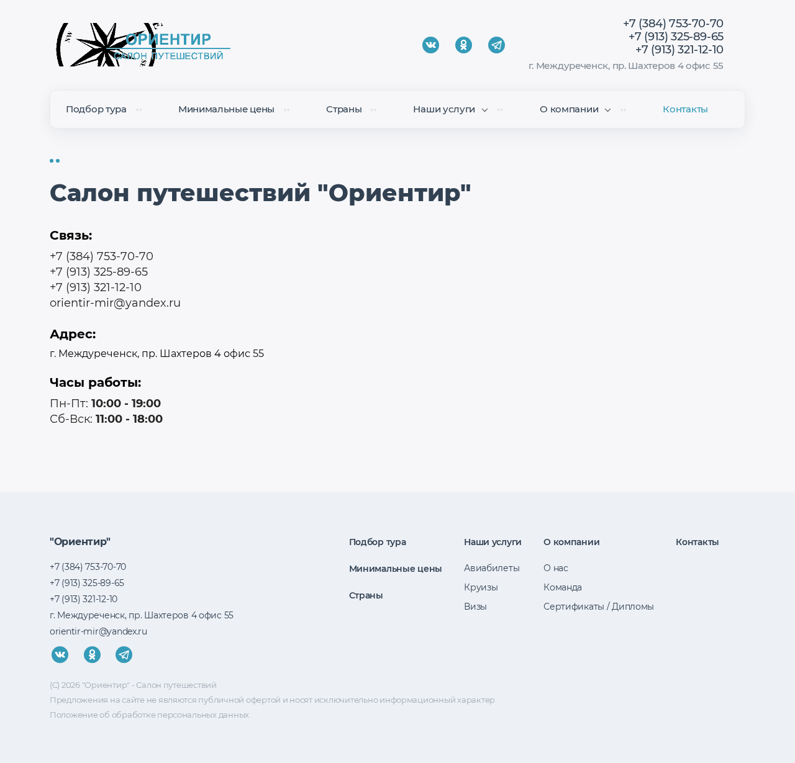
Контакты (685, 109)
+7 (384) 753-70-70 (673, 24)
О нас (555, 568)
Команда (562, 587)
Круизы (480, 587)
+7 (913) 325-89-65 (676, 37)
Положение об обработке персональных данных (149, 715)
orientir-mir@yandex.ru (115, 303)
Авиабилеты (491, 568)
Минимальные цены (226, 109)
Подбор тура (96, 109)
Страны (343, 109)
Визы (475, 607)
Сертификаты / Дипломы (598, 607)
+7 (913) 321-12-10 (679, 50)
